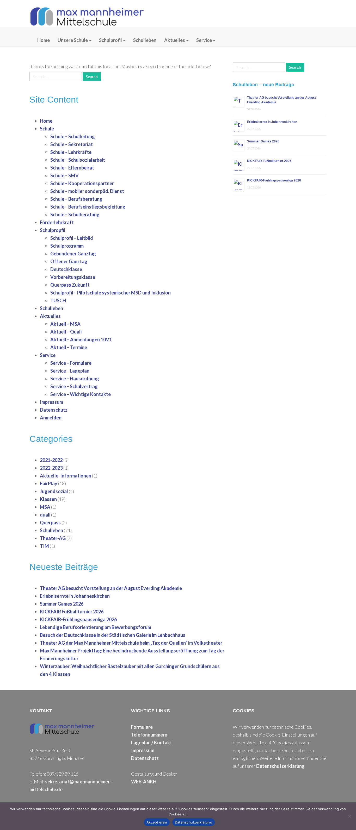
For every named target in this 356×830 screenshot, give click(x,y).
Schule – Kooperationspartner (82, 183)
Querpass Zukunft (70, 285)
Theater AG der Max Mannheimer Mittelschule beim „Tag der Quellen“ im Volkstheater (131, 643)
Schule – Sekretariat (71, 144)
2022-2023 (51, 468)
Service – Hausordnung (74, 378)
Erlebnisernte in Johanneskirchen (75, 596)
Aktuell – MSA (65, 324)
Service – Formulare (70, 363)
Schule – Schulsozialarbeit (77, 160)
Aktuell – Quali (66, 332)
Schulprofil (111, 40)
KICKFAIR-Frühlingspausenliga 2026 (78, 619)
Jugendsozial (54, 491)
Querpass (50, 522)
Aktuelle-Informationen (65, 476)
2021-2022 (51, 460)
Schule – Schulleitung (72, 136)
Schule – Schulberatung (75, 214)
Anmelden (51, 417)
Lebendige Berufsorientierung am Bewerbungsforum (95, 627)
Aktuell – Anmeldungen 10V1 (81, 339)
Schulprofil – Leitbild (71, 238)
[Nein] (349, 816)
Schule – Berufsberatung (76, 199)
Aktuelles (175, 40)
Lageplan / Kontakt (151, 742)
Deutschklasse (66, 269)
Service (204, 40)
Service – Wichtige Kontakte (80, 394)
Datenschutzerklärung (280, 766)
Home (43, 40)
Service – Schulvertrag (74, 386)
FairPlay (48, 483)
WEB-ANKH (143, 781)
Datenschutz (53, 410)
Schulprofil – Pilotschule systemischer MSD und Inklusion (110, 292)
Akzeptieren (156, 822)
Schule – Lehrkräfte (70, 152)
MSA (45, 507)
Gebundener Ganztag (73, 253)
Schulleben (144, 40)
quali (45, 515)
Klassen (48, 499)
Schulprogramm (67, 246)
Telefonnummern (149, 735)
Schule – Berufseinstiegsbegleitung (87, 207)
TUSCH (58, 300)
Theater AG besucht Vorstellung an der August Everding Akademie (111, 588)
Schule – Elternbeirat (72, 168)
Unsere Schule (73, 40)
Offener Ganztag (68, 261)
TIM (44, 546)
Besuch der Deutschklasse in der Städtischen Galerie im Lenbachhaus (112, 635)
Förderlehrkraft (57, 222)
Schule (47, 128)
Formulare (142, 727)
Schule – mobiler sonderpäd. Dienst (87, 191)
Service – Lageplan (69, 371)
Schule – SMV (64, 175)
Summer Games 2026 (61, 604)
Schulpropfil (52, 230)
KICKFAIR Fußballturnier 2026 (71, 611)
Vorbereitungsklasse (72, 277)
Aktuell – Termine (68, 347)
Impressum (51, 402)
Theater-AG (53, 538)
